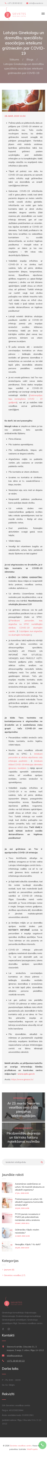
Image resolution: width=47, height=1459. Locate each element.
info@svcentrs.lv (36, 3)
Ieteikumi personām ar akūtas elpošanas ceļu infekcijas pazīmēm (25, 757)
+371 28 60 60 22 (14, 3)
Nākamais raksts (23, 1128)
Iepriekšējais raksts (23, 1098)
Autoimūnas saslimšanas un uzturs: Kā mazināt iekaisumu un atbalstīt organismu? (30, 1186)
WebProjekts (32, 1449)
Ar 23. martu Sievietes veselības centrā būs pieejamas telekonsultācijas (23, 1109)
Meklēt (42, 1162)
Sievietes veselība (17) (14, 1275)
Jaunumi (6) (9, 1269)
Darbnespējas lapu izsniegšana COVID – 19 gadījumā (25, 399)
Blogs (30, 59)
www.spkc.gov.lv (26, 1073)
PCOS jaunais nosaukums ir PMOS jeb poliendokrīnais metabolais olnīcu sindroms (27, 1217)
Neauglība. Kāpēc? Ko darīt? (28, 1244)
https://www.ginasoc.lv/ (22, 1079)
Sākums (14, 59)
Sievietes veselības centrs (20, 1445)
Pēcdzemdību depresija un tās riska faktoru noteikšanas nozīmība (23, 1137)
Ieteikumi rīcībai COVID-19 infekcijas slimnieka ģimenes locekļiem (25, 764)
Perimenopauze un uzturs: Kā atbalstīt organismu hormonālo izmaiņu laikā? (29, 1202)
